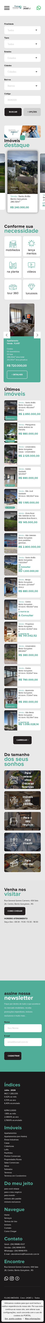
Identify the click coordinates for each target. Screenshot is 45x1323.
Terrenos (8, 1172)
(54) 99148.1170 (18, 1247)
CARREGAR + (22, 740)
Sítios (6, 1166)
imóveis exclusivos (12, 1202)
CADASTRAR (13, 1056)
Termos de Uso (10, 1221)
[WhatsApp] (39, 8)
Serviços (8, 1218)
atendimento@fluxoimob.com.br (25, 1254)
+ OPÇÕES (32, 112)
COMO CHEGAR (15, 911)
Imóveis (7, 1225)
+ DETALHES (17, 375)
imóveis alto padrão (12, 1199)
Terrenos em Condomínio (15, 1176)
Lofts (6, 1149)
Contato (7, 1228)
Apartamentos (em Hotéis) (15, 1136)
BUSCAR (13, 112)
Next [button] (37, 335)
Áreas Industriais (11, 1140)
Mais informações (32, 1319)
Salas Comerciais (11, 1163)
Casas (6, 1143)
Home (7, 1215)
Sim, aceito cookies (13, 1319)
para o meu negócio (13, 1192)
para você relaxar (11, 1189)
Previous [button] (7, 335)
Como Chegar (10, 1231)
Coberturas (9, 1146)
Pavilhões (8, 1153)
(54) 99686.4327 (17, 1244)
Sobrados (8, 1169)
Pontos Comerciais (12, 1156)
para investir (9, 1195)
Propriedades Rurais (13, 1159)
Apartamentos (10, 1133)
